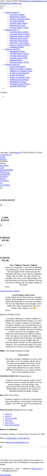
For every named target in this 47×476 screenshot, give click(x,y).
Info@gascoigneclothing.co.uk (17, 442)
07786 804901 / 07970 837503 (17, 438)
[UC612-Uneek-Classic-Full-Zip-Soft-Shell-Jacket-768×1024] (5, 205)
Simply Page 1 (37, 469)
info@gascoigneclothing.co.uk (35, 1)
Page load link (5, 475)
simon (17, 153)
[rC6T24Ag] (5, 188)
